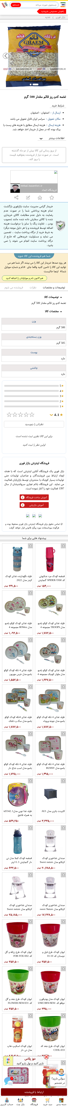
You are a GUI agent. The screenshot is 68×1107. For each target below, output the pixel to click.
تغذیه (47, 17)
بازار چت (20, 1104)
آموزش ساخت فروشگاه (36, 497)
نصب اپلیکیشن (11, 11)
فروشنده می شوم (14, 287)
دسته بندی (61, 1104)
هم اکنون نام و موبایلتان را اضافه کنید (24, 278)
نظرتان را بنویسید (34, 424)
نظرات (33, 287)
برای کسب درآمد (56, 11)
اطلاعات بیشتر (51, 138)
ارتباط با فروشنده (34, 1092)
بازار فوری (60, 17)
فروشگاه (34, 1104)
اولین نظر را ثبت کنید (34, 445)
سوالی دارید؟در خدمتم (58, 1080)
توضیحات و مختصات (54, 287)
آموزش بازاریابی (36, 505)
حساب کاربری (6, 1104)
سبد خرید (47, 1104)
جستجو (16, 5)
